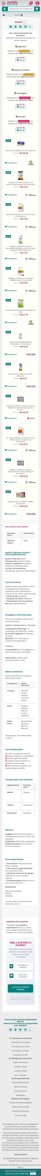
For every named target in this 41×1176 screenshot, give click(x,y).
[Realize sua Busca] (37, 9)
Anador (21, 117)
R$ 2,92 (21, 84)
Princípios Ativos (20, 1091)
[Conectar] (37, 3)
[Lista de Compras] (30, 3)
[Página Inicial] (4, 15)
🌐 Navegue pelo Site (20, 1078)
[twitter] (20, 26)
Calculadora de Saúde (20, 1051)
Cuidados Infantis (20, 1067)
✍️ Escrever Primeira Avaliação (20, 988)
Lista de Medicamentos (20, 1082)
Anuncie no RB (20, 1115)
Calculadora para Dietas (20, 1046)
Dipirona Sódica (22, 70)
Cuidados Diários (20, 1071)
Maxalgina (21, 93)
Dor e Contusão (20, 1075)
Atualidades (20, 1095)
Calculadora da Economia (20, 1042)
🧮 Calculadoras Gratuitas (20, 1038)
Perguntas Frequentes (20, 1111)
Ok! (33, 1174)
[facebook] (25, 26)
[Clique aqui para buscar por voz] (5, 9)
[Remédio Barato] (12, 3)
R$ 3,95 (21, 130)
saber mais (24, 1174)
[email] (10, 26)
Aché (25, 540)
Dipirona (21, 46)
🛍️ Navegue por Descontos (20, 1058)
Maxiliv (17, 15)
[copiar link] (22, 15)
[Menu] (3, 3)
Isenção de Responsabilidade (20, 1103)
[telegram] (15, 26)
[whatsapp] (30, 26)
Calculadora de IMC (20, 1055)
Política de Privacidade (20, 1107)
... (6, 15)
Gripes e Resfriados (20, 1062)
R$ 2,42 (21, 60)
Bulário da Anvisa (20, 1087)
